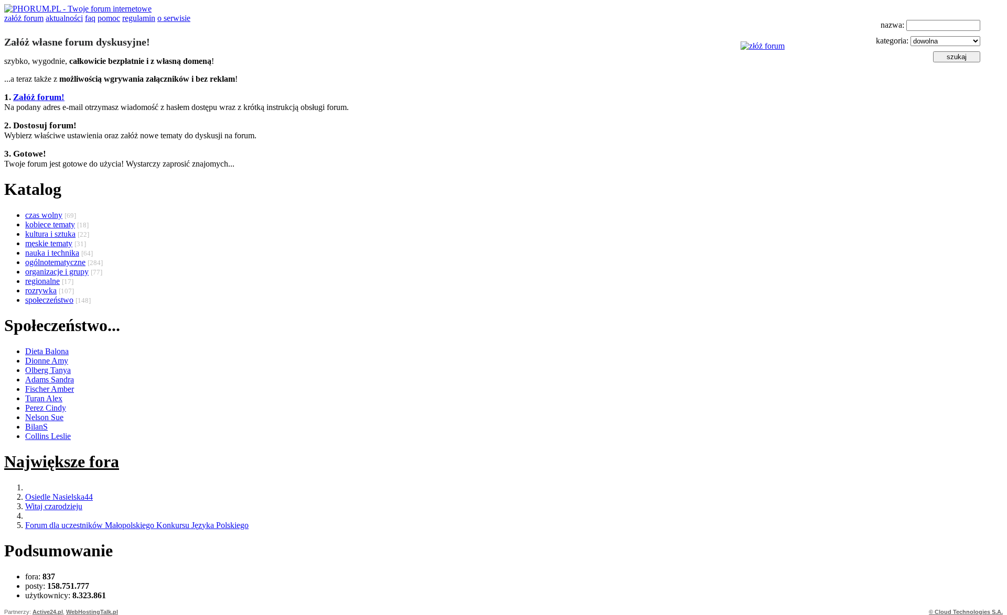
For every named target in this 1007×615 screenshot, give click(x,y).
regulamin (138, 18)
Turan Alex (43, 398)
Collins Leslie (48, 436)
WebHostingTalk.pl (92, 612)
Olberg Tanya (48, 370)
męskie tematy (48, 243)
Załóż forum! (39, 97)
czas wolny (43, 215)
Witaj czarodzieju (53, 506)
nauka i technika (52, 252)
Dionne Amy (46, 360)
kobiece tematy (50, 224)
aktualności (64, 18)
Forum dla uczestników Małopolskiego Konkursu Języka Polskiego (137, 525)
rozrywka (41, 290)
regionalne (42, 281)
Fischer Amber (49, 389)
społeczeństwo (49, 299)
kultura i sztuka (50, 233)
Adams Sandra (49, 379)
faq (90, 18)
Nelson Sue (44, 417)
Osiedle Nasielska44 (59, 496)
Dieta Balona (47, 351)
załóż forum (24, 18)
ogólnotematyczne (55, 262)
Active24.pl (48, 612)
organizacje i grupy (57, 271)
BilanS (36, 426)
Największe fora (61, 461)
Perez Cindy (45, 407)
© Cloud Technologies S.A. (966, 612)
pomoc (109, 18)
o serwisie (173, 18)
